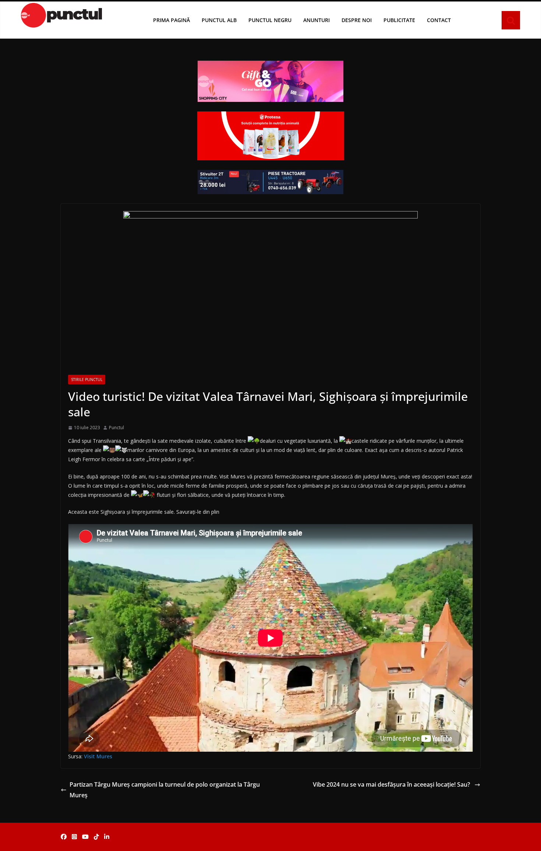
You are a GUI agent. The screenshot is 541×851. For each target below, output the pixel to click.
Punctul (116, 427)
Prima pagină (171, 20)
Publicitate (399, 20)
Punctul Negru (269, 20)
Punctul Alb (219, 20)
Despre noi (357, 20)
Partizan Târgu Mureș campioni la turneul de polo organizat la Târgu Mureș (165, 789)
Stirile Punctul (86, 379)
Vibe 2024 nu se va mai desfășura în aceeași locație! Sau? (392, 784)
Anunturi (316, 20)
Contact (439, 20)
